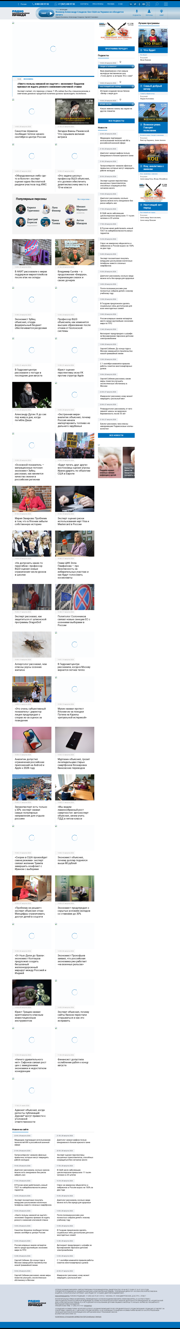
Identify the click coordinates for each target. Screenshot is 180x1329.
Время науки (106, 104)
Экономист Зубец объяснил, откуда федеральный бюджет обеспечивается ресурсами (31, 323)
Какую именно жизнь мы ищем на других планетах (116, 109)
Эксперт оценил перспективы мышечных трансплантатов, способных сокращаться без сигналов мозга (75, 1157)
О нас (120, 4)
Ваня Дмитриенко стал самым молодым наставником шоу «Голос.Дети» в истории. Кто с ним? (116, 73)
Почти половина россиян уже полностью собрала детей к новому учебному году (73, 1217)
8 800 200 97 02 (42, 4)
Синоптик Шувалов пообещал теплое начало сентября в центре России (30, 134)
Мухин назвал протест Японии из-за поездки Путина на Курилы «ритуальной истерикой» (72, 713)
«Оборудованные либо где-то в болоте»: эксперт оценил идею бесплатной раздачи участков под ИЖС (31, 180)
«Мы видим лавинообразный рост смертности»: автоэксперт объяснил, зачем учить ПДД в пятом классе (73, 812)
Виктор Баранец (147, 140)
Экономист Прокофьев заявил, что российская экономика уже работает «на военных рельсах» (72, 960)
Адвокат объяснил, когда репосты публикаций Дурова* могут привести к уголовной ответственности (30, 1116)
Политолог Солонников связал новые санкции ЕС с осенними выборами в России (74, 621)
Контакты (84, 4)
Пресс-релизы (97, 4)
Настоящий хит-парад (116, 31)
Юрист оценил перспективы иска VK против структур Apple (71, 372)
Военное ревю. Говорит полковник (152, 127)
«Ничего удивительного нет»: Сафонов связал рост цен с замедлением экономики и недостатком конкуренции (30, 1065)
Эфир (161, 15)
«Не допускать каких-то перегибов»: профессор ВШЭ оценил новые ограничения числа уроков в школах (30, 569)
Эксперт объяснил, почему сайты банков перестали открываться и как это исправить (73, 1016)
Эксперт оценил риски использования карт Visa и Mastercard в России (73, 521)
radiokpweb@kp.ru (62, 1296)
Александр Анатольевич (150, 217)
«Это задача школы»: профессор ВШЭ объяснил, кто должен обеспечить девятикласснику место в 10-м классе (74, 181)
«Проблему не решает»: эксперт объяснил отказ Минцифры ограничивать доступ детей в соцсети (30, 912)
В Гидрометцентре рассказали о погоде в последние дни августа (28, 372)
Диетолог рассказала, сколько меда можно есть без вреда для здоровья (74, 1201)
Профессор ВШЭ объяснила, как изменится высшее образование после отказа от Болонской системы (74, 325)
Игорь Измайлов (161, 179)
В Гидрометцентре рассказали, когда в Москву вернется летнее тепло (74, 667)
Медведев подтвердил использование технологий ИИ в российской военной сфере (32, 1142)
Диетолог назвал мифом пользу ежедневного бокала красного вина (73, 1141)
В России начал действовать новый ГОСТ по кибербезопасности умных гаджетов (30, 1187)
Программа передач (116, 49)
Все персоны (83, 199)
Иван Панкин (145, 60)
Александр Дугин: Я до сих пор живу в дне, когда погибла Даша (30, 417)
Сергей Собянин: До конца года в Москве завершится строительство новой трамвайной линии (30, 1262)
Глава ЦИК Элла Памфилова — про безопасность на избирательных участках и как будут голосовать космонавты (73, 570)
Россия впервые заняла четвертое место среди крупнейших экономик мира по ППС (31, 1247)
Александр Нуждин (148, 220)
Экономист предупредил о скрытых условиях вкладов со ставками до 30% (74, 910)
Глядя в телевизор (108, 66)
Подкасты (137, 15)
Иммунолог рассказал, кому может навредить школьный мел (73, 1276)
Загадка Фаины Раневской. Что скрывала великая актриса (73, 134)
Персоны (149, 15)
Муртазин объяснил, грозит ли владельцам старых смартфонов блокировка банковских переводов (74, 763)
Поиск (156, 4)
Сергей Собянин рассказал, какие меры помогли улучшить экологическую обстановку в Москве (32, 1277)
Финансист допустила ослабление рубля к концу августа (73, 1062)
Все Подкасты (116, 121)
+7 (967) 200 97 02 (66, 4)
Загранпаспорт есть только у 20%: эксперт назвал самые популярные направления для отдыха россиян (31, 812)
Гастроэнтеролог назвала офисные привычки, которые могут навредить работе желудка (31, 1157)
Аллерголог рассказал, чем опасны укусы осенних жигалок (31, 667)
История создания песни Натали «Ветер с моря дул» (114, 92)
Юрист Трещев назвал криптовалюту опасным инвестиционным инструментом (29, 1016)
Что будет (150, 50)
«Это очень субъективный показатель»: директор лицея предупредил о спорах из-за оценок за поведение (30, 714)
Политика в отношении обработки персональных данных (78, 1317)
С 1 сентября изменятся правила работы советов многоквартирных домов (75, 1261)
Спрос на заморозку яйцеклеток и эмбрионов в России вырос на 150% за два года (75, 1187)
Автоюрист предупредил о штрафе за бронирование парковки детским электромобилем (74, 1247)
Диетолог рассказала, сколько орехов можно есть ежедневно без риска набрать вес (31, 1172)
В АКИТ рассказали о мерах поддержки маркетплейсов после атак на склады (31, 274)
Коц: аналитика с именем (148, 174)
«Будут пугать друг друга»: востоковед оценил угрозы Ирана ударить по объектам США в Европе (74, 469)
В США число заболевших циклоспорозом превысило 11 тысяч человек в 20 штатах (74, 1172)
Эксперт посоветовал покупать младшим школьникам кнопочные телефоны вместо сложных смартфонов (33, 1202)
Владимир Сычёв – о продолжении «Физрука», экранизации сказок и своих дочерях (72, 276)
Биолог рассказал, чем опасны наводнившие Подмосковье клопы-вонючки (117, 426)
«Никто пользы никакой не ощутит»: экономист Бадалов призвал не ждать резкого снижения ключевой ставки (50, 85)
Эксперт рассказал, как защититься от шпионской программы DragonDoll (30, 619)
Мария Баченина (147, 99)
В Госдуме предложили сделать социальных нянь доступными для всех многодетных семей (75, 1232)
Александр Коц (146, 179)
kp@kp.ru (87, 1306)
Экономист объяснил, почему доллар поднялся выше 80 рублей (72, 860)
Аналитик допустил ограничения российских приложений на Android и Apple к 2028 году (29, 763)
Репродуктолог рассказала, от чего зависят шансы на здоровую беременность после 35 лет (116, 411)
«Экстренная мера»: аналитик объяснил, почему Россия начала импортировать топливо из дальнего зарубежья (74, 420)
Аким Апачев (160, 140)
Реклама (110, 4)
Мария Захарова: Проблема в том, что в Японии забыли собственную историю (31, 521)
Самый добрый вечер (147, 94)
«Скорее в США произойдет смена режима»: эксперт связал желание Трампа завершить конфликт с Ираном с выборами (31, 863)
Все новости (116, 435)
